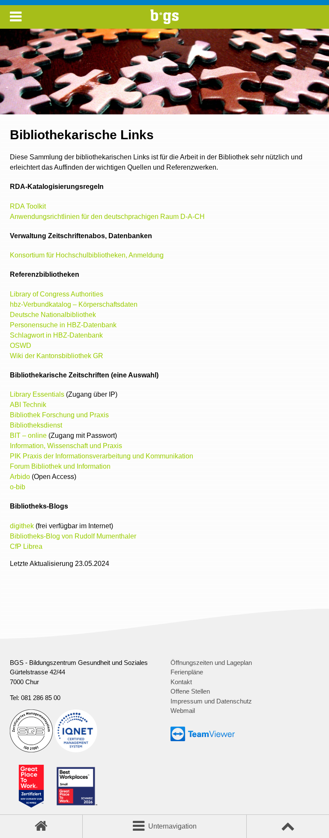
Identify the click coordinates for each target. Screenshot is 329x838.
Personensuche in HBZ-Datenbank (63, 325)
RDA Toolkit (28, 206)
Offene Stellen (190, 691)
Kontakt (181, 681)
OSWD (20, 345)
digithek (22, 526)
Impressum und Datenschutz (211, 701)
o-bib (17, 487)
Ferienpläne (186, 672)
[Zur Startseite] (164, 21)
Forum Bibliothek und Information (60, 466)
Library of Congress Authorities (56, 294)
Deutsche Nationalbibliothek (53, 314)
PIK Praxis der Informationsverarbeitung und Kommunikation (101, 456)
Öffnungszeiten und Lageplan (211, 662)
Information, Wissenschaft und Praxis (66, 445)
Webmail (182, 710)
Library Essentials (37, 394)
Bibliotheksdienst (36, 425)
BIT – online (29, 435)
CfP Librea (26, 546)
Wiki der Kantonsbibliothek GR (56, 355)
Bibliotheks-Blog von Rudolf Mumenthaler (73, 536)
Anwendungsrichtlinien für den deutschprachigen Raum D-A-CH (107, 216)
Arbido (20, 476)
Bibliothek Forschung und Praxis (59, 415)
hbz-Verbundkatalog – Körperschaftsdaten (74, 304)
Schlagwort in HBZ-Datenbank (56, 335)
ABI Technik (28, 404)
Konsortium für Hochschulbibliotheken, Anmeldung (87, 255)
